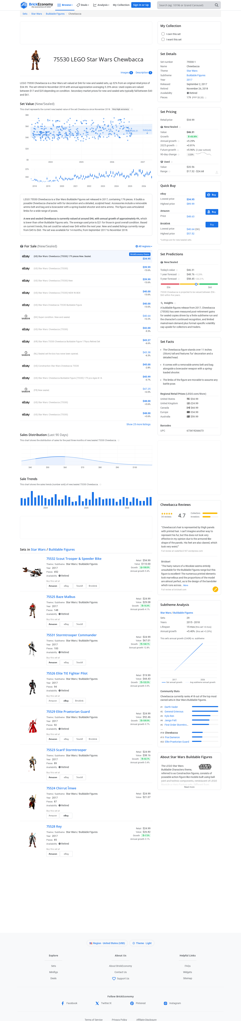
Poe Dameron (172, 737)
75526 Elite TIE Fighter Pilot (67, 673)
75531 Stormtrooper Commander (71, 635)
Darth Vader (171, 707)
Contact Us (121, 972)
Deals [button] (84, 5)
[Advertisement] (86, 31)
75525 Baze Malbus (60, 597)
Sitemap (187, 978)
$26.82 (146, 831)
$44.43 (146, 678)
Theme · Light (144, 943)
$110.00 (145, 563)
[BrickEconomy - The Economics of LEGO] (36, 5)
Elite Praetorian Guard (177, 741)
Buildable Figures (55, 13)
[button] (131, 109)
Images (125, 72)
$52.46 (146, 717)
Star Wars (36, 13)
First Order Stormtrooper (178, 724)
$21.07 (146, 797)
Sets (25, 13)
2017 (55, 568)
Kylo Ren (169, 716)
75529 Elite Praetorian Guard (68, 711)
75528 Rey (54, 826)
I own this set (128, 581)
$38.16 (146, 755)
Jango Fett (171, 720)
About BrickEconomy (120, 966)
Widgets (187, 972)
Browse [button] (66, 5)
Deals (53, 978)
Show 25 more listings (138, 424)
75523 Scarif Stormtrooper (66, 750)
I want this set (128, 587)
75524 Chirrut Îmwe (61, 788)
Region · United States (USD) (109, 943)
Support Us (123, 978)
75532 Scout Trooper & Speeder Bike (73, 558)
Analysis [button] (103, 5)
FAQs (188, 966)
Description (142, 72)
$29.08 (146, 602)
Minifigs (53, 972)
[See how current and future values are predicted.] (216, 172)
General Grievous (174, 711)
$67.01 (146, 640)
